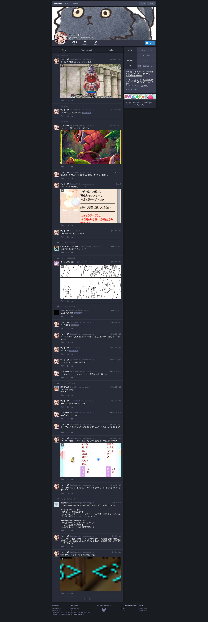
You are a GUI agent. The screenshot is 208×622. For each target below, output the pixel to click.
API (71, 610)
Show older (87, 599)
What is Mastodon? (103, 606)
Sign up (151, 3)
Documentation (74, 608)
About (66, 3)
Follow (151, 43)
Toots (64, 50)
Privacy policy (56, 610)
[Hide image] (62, 65)
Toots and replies (87, 50)
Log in (143, 3)
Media (111, 50)
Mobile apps (75, 3)
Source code (143, 608)
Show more (86, 112)
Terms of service (56, 608)
